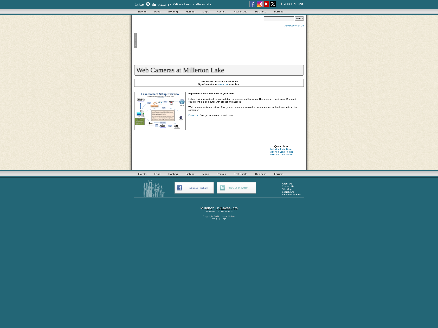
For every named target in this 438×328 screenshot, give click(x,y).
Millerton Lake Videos (281, 154)
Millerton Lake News (281, 149)
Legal (224, 219)
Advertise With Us (294, 25)
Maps (205, 11)
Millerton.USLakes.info (219, 208)
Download (193, 115)
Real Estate (240, 11)
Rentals (221, 11)
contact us (223, 84)
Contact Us (288, 186)
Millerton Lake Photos (281, 151)
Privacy (214, 219)
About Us (287, 183)
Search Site (288, 191)
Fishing (190, 11)
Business (260, 11)
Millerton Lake (203, 4)
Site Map (287, 189)
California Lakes (182, 4)
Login (287, 3)
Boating (173, 11)
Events (142, 11)
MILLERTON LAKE (216, 211)
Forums (278, 11)
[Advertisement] (199, 40)
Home (300, 3)
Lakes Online (228, 216)
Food (157, 11)
